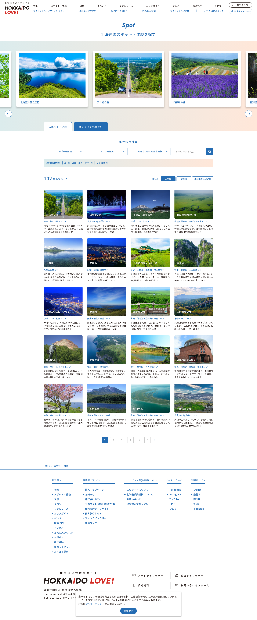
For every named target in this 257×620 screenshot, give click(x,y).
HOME (47, 466)
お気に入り (242, 4)
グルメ (176, 5)
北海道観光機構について (140, 494)
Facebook (175, 489)
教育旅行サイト (93, 513)
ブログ (173, 508)
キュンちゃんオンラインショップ (49, 10)
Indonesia (198, 508)
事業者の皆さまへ (242, 11)
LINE (172, 504)
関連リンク (91, 523)
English (197, 489)
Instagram (175, 494)
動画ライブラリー (63, 547)
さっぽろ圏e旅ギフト (214, 10)
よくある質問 (61, 551)
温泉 (82, 5)
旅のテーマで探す (119, 10)
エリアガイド (153, 5)
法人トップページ (94, 489)
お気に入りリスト (63, 532)
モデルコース (126, 5)
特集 (35, 5)
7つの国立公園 (149, 10)
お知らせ (59, 537)
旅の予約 (197, 5)
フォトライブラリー (95, 518)
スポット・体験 (59, 5)
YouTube (174, 499)
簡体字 (196, 499)
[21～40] (154, 440)
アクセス (219, 5)
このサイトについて (137, 489)
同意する (128, 611)
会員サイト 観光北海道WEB (100, 504)
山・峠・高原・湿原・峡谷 (76, 162)
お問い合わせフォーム (195, 585)
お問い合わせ (134, 499)
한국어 (196, 504)
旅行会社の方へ (93, 499)
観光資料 (59, 542)
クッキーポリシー (95, 603)
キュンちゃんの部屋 (179, 10)
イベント (102, 5)
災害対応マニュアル (137, 504)
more (19, 52)
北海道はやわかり (87, 10)
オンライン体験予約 (91, 126)
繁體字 (196, 494)
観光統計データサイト (97, 508)
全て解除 (101, 163)
